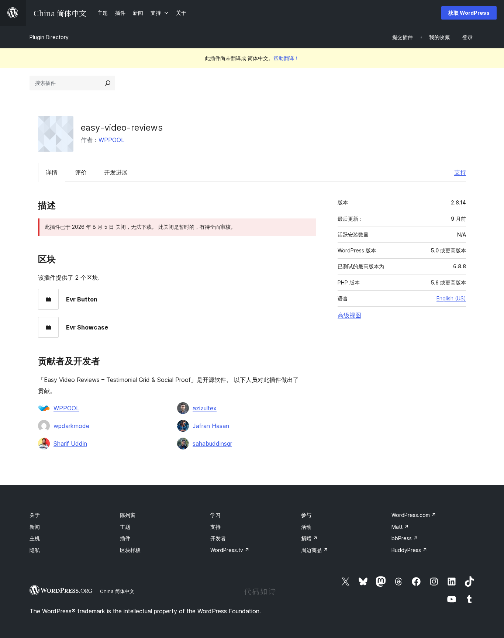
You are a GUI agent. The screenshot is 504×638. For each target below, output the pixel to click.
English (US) (451, 298)
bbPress (404, 538)
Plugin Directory (49, 37)
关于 (35, 515)
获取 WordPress (469, 13)
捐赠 (309, 538)
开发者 (218, 538)
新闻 (35, 527)
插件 (125, 538)
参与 (306, 515)
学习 (215, 515)
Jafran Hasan (211, 426)
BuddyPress (409, 550)
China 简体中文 (117, 591)
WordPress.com (413, 515)
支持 (460, 172)
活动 (306, 527)
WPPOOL (111, 140)
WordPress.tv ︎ (229, 550)
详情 (52, 172)
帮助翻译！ (286, 58)
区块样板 (130, 550)
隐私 (35, 550)
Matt (400, 527)
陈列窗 (127, 515)
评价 (81, 172)
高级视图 (349, 315)
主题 (125, 527)
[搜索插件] (107, 83)
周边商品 (314, 550)
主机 (35, 538)
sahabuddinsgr (212, 443)
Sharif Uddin (70, 443)
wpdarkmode (71, 426)
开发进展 (116, 172)
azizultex (205, 408)
